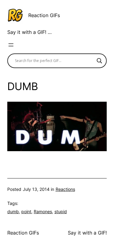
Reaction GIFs (44, 15)
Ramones (43, 211)
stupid (60, 211)
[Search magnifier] (99, 60)
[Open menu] (11, 45)
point (26, 211)
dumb (13, 211)
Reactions (65, 189)
